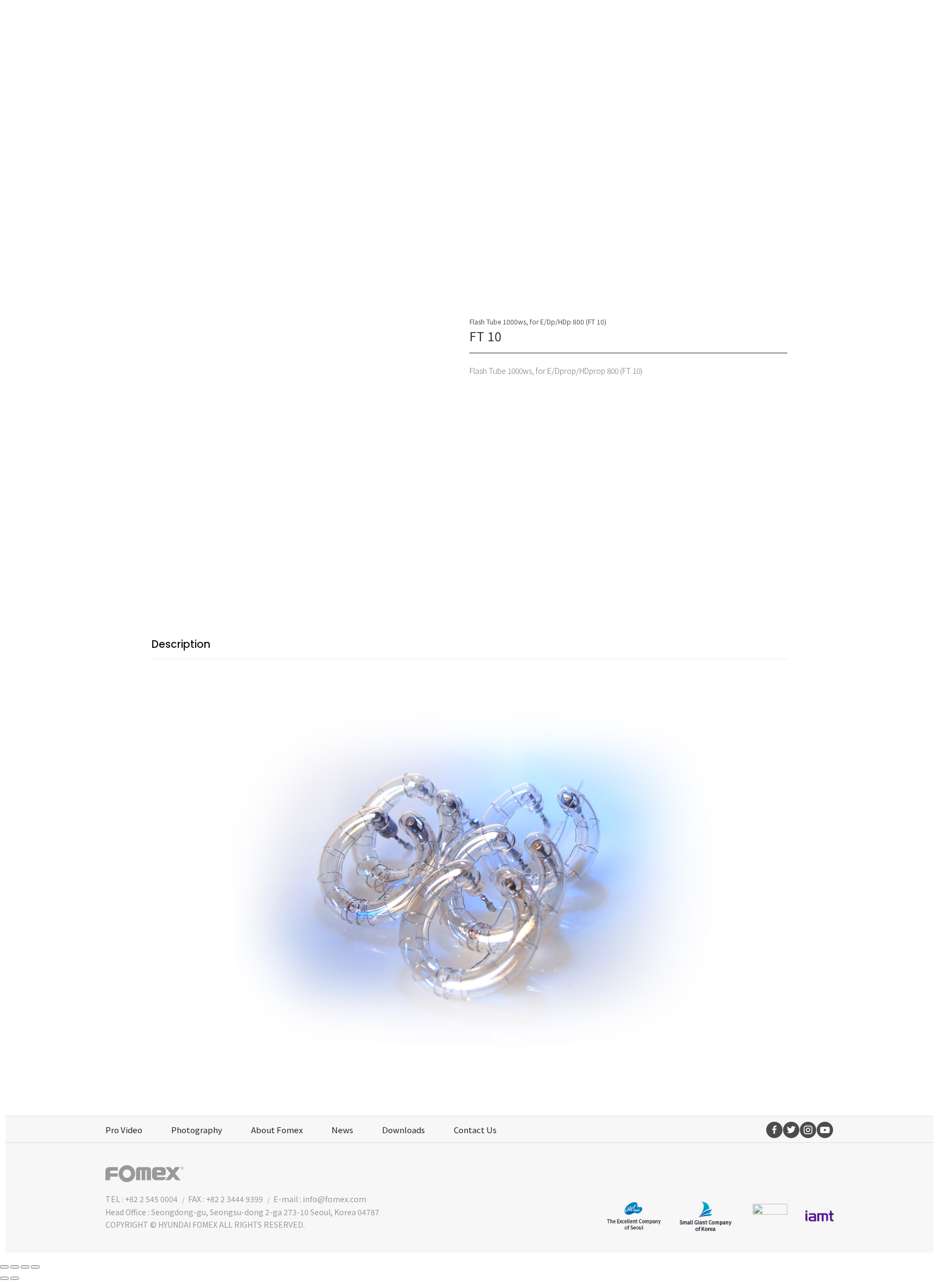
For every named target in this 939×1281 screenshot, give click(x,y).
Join (768, 24)
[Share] (14, 1266)
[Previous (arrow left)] (4, 1278)
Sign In (811, 24)
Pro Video (123, 1129)
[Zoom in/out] (35, 1266)
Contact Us (475, 1129)
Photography (196, 1129)
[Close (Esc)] (4, 1266)
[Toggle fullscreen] (25, 1266)
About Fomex (277, 1129)
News (342, 1129)
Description (181, 644)
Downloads (403, 1129)
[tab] (181, 645)
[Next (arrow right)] (14, 1278)
